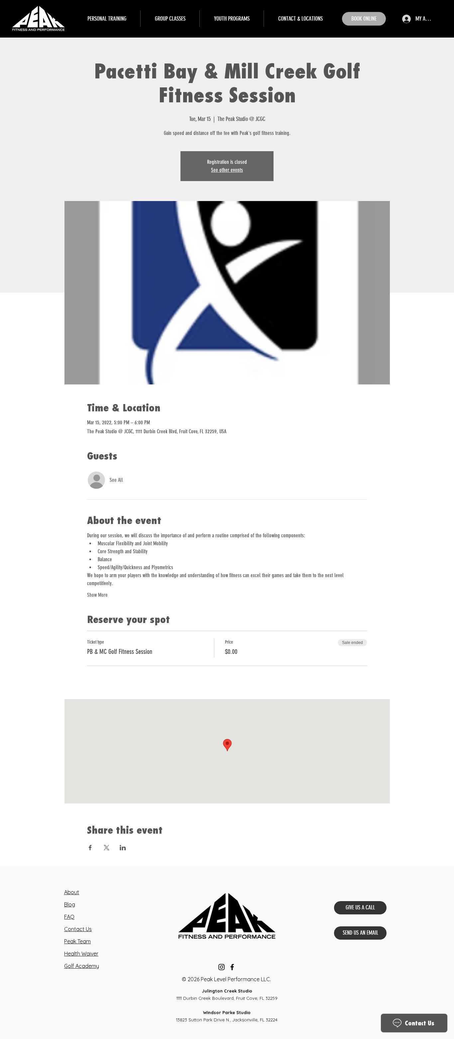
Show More (97, 595)
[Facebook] (232, 967)
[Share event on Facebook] (90, 847)
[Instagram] (221, 967)
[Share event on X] (106, 847)
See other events (227, 170)
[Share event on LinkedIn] (123, 847)
